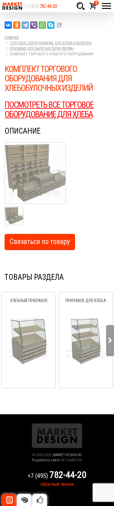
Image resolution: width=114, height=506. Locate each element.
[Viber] (33, 25)
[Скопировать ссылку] (59, 25)
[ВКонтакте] (8, 25)
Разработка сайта (46, 460)
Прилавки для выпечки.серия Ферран (42, 48)
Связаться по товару (40, 242)
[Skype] (50, 25)
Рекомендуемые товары (39, 500)
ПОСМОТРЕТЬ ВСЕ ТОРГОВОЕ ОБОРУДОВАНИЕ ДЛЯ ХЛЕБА (49, 109)
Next (110, 340)
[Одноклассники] (16, 25)
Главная (12, 37)
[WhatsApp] (42, 25)
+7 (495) (40, 6)
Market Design (12, 6)
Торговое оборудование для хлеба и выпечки (51, 43)
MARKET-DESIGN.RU (67, 455)
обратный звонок (57, 484)
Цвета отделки (24, 500)
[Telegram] (25, 25)
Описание (9, 500)
